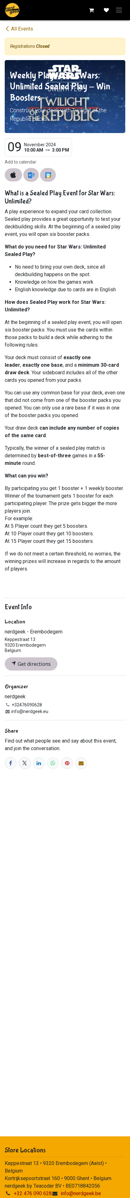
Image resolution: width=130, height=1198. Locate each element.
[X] (25, 763)
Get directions (33, 663)
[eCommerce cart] (91, 10)
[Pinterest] (67, 763)
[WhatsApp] (53, 763)
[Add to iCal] (13, 174)
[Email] (81, 763)
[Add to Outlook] (31, 175)
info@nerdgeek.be (81, 1193)
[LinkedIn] (39, 763)
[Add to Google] (48, 175)
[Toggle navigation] (119, 10)
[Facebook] (10, 763)
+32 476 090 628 (33, 1193)
